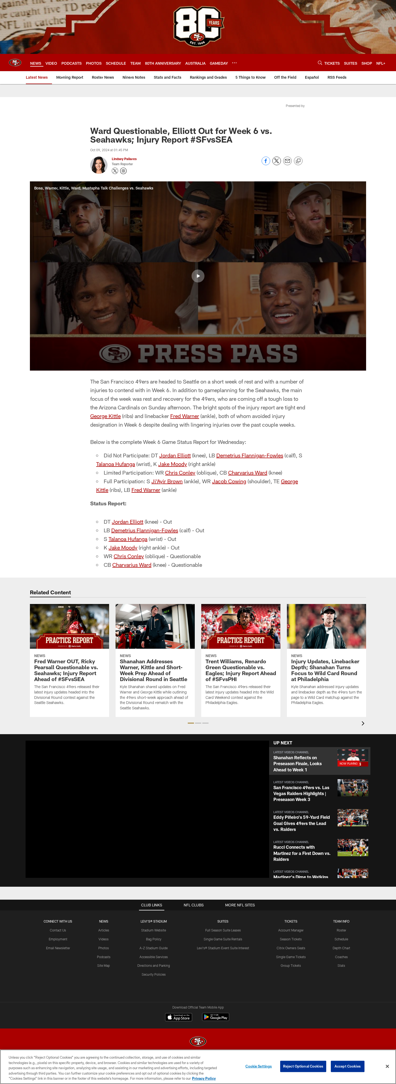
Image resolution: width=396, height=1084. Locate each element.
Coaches (341, 957)
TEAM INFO (341, 921)
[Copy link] (298, 161)
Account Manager (291, 930)
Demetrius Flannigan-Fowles (249, 455)
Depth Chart (341, 948)
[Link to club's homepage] (15, 62)
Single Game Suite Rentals (223, 939)
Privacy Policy (204, 1078)
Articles (103, 930)
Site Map (103, 965)
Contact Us (58, 930)
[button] (198, 276)
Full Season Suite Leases (223, 930)
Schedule (341, 939)
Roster (341, 930)
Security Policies (154, 974)
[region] (198, 1067)
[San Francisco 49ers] (198, 1042)
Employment (58, 939)
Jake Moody (172, 464)
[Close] (387, 1066)
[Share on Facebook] (266, 163)
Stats (341, 965)
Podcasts (103, 957)
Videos (104, 939)
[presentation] (364, 724)
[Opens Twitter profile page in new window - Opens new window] (115, 171)
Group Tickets (291, 965)
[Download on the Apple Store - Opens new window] (178, 1017)
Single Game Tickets (291, 957)
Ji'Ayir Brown (167, 481)
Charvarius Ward (247, 472)
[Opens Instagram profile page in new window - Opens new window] (123, 171)
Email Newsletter (58, 948)
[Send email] (287, 163)
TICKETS (290, 921)
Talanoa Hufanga (115, 464)
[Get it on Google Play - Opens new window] (215, 1019)
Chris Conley (180, 472)
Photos (103, 948)
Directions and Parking (153, 965)
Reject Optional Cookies (303, 1066)
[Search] (320, 62)
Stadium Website (153, 930)
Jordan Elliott (175, 455)
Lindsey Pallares (124, 159)
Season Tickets (291, 939)
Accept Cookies (348, 1066)
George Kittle (105, 416)
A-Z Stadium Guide (154, 948)
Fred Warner (184, 416)
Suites (222, 921)
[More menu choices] (234, 63)
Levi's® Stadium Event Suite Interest (223, 948)
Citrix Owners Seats (291, 948)
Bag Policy (153, 939)
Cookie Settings (258, 1066)
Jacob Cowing (229, 481)
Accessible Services (154, 957)
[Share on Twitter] (276, 163)
